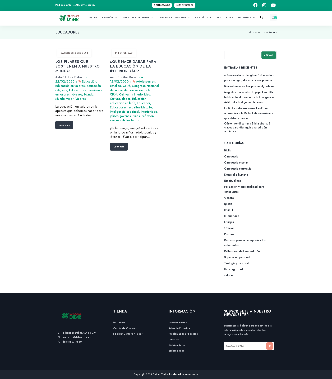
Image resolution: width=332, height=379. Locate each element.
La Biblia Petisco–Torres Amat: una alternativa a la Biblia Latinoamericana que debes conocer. (248, 113)
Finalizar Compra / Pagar (127, 333)
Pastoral (229, 234)
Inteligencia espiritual (124, 111)
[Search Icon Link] (261, 19)
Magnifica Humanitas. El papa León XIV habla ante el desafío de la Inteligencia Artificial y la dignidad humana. (249, 97)
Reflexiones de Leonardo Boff (243, 251)
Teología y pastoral (236, 263)
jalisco (114, 116)
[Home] (250, 32)
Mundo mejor (64, 99)
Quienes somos (178, 322)
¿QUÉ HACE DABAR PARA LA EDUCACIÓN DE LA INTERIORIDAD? (133, 66)
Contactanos (162, 5)
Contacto (174, 339)
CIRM (126, 86)
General (229, 198)
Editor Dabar (74, 77)
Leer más (64, 125)
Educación (89, 81)
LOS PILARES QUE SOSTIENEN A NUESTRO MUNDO (77, 66)
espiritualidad (137, 107)
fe (150, 107)
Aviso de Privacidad (180, 328)
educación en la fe (122, 103)
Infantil (228, 210)
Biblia (227, 150)
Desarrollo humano (236, 175)
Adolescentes (145, 81)
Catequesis (231, 157)
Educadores (77, 90)
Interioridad (124, 53)
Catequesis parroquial (238, 169)
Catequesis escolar (74, 53)
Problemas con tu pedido (183, 333)
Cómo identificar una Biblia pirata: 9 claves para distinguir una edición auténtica (247, 127)
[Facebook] (255, 5)
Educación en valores (70, 86)
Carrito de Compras (125, 328)
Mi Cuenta (119, 322)
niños (136, 116)
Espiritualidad (232, 181)
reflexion (148, 116)
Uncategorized (233, 269)
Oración (229, 228)
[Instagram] (264, 5)
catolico (115, 86)
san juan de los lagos (124, 120)
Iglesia (228, 204)
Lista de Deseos (184, 5)
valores (228, 275)
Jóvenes (77, 94)
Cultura (115, 99)
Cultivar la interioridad (134, 94)
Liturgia (229, 222)
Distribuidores (177, 345)
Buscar (269, 54)
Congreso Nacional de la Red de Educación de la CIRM (134, 90)
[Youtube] (273, 5)
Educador (143, 103)
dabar (126, 99)
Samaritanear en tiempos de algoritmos (249, 86)
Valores (80, 99)
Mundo (88, 94)
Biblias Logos (176, 350)
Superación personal (237, 257)
